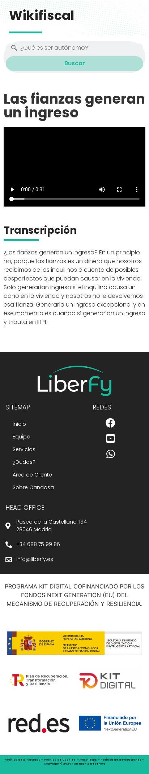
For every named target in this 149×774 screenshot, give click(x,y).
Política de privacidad (23, 759)
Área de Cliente (32, 474)
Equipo (21, 436)
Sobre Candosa (33, 487)
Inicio (19, 424)
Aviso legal (88, 759)
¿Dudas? (24, 462)
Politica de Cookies (60, 759)
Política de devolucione (120, 759)
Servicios (24, 449)
